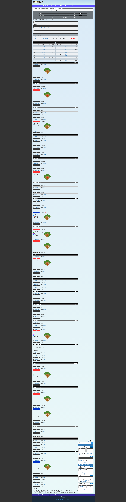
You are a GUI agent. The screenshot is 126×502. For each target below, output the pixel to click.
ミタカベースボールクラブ (82, 487)
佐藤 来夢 (40, 27)
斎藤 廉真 (47, 27)
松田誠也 (82, 481)
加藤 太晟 (66, 46)
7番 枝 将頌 (45, 36)
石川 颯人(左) (36, 364)
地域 (68, 494)
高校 (38, 494)
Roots (51, 10)
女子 (59, 494)
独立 (64, 494)
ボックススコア (59, 17)
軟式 (55, 494)
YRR (80, 479)
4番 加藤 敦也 (45, 38)
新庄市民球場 (63, 8)
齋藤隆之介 (88, 453)
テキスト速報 (65, 17)
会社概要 (57, 499)
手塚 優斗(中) (36, 143)
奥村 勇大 (66, 57)
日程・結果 (66, 5)
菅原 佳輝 (43, 52)
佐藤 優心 (43, 58)
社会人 (40, 5)
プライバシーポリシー (63, 499)
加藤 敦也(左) (37, 103)
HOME (34, 494)
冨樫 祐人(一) (37, 200)
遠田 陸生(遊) (37, 79)
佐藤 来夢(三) (36, 456)
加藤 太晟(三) (36, 154)
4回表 (35, 36)
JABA (51, 494)
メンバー (55, 17)
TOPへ (75, 62)
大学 (42, 494)
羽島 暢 (66, 49)
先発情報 (74, 17)
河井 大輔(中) (36, 116)
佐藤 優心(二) (36, 256)
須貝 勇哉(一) (36, 136)
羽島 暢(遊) (36, 187)
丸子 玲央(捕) (36, 140)
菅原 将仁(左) (36, 75)
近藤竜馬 (84, 462)
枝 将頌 (43, 55)
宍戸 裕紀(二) (36, 88)
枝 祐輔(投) (36, 379)
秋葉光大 (85, 481)
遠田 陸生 (43, 49)
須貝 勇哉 (66, 52)
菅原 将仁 (43, 47)
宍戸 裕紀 (66, 47)
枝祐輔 (85, 461)
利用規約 (68, 499)
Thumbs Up (76, 10)
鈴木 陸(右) (36, 150)
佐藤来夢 (83, 461)
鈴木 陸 (66, 58)
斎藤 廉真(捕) (36, 131)
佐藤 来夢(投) (36, 64)
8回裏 (35, 38)
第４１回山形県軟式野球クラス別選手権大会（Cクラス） (53, 5)
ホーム (37, 5)
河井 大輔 (43, 54)
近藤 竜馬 (66, 60)
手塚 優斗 (66, 55)
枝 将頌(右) (36, 119)
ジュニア (47, 494)
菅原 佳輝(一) (36, 383)
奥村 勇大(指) (36, 147)
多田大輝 (83, 452)
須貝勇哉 (84, 480)
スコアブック (70, 17)
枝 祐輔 (44, 27)
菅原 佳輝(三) (36, 112)
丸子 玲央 (66, 54)
